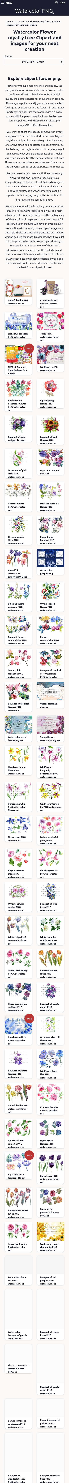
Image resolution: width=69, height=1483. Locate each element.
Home (10, 21)
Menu (8, 2)
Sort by (8, 56)
